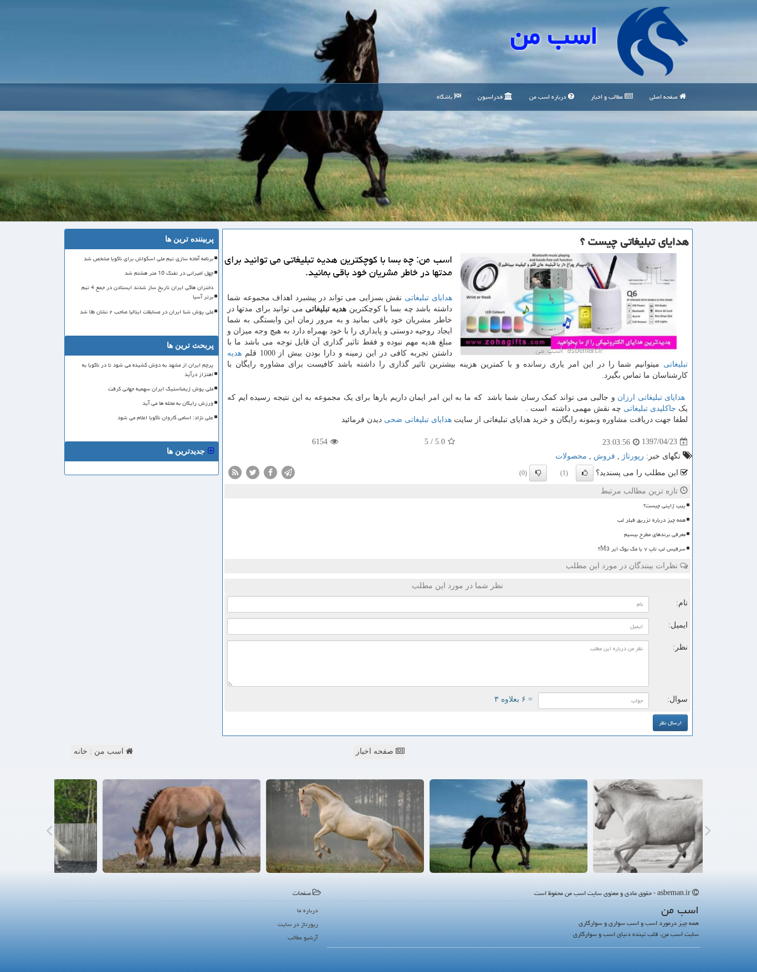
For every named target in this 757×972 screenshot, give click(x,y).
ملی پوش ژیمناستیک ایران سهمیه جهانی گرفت (160, 388)
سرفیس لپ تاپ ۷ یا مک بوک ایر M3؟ (642, 548)
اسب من (554, 35)
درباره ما (307, 910)
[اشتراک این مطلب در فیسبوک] (270, 471)
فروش (604, 456)
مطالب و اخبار (608, 96)
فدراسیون (491, 96)
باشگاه (445, 96)
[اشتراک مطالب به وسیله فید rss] (235, 471)
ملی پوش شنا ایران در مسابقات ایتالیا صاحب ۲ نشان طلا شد (146, 311)
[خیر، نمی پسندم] (538, 473)
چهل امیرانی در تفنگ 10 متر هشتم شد (169, 273)
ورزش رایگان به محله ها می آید (177, 403)
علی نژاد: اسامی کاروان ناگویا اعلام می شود (165, 417)
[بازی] (624, 826)
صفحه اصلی (664, 96)
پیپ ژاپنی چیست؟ (664, 505)
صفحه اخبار (376, 751)
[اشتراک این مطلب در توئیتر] (252, 471)
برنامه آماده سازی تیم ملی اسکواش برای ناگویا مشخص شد (148, 258)
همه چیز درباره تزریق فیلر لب (651, 520)
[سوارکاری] (133, 826)
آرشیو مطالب (303, 937)
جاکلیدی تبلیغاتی (649, 408)
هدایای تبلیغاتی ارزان (651, 397)
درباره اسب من (548, 96)
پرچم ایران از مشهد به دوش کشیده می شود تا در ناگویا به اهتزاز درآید (147, 369)
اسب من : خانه (100, 751)
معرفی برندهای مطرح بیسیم (655, 534)
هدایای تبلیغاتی (428, 298)
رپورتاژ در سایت (298, 924)
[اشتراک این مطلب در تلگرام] (288, 471)
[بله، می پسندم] (585, 473)
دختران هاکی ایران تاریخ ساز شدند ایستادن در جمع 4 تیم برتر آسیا (147, 292)
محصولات (571, 456)
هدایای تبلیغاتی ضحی (418, 419)
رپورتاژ (633, 456)
